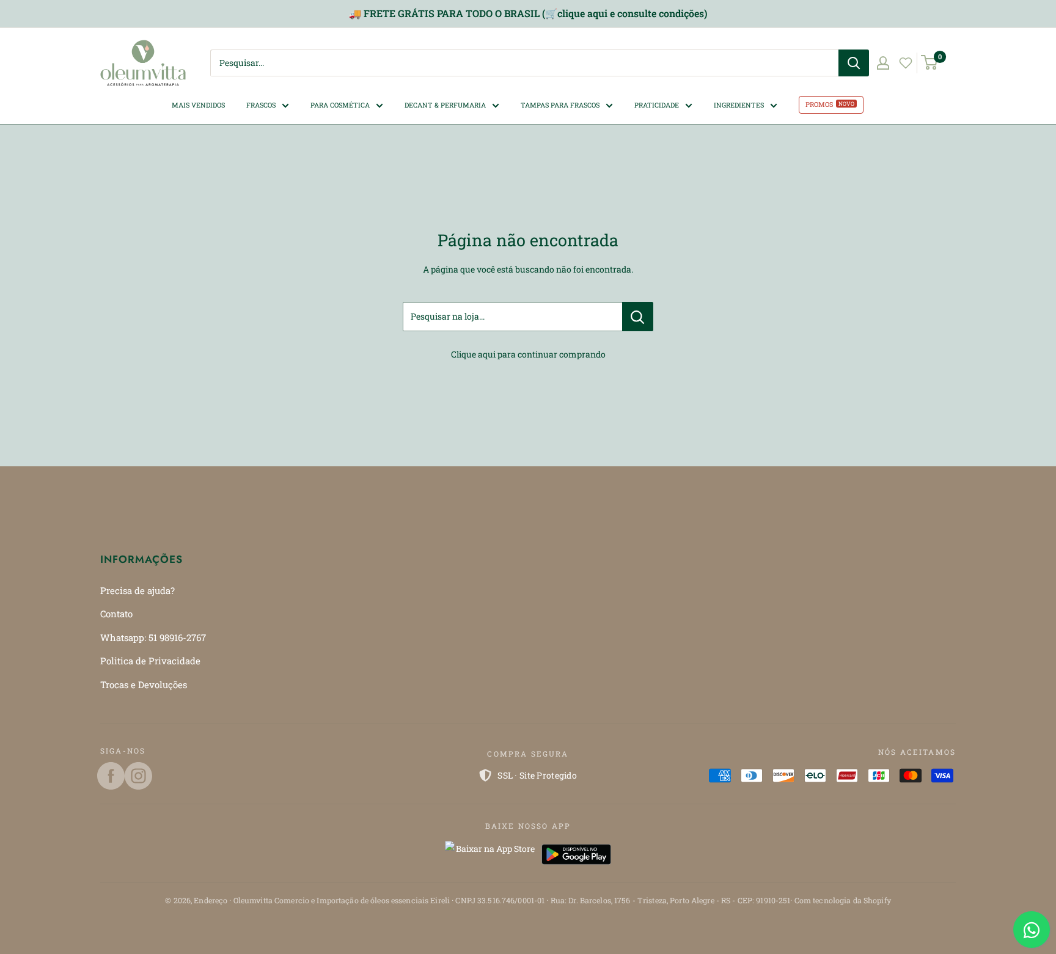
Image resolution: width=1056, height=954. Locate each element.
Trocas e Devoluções (143, 684)
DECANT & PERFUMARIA (445, 104)
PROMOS (819, 104)
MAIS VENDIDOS (198, 104)
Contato (116, 613)
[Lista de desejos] (905, 63)
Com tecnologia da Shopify (842, 900)
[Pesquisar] (853, 63)
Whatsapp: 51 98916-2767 (153, 637)
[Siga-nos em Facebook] (111, 776)
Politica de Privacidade (150, 661)
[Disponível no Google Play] (576, 854)
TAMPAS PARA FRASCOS (560, 104)
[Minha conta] (883, 63)
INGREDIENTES (739, 104)
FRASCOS (261, 104)
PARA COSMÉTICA (340, 104)
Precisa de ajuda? (137, 590)
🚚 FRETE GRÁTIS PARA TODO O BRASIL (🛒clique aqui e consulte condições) (528, 13)
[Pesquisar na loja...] (637, 316)
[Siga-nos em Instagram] (138, 776)
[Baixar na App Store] (490, 854)
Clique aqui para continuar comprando (528, 354)
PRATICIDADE (656, 104)
